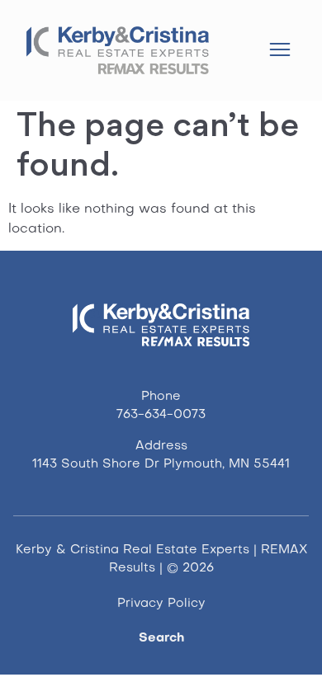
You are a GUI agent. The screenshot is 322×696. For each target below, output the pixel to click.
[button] (279, 52)
